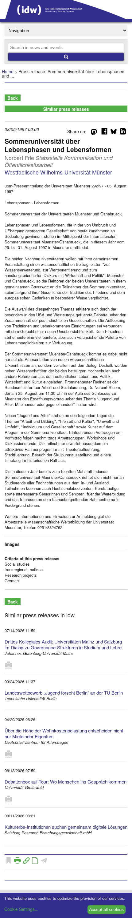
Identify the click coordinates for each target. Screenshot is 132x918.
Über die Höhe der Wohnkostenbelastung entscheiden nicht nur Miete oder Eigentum (64, 733)
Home (8, 71)
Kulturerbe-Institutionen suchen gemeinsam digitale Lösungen (66, 827)
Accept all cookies (106, 909)
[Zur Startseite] (66, 17)
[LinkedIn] (123, 133)
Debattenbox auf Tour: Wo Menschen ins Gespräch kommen (65, 781)
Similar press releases (66, 109)
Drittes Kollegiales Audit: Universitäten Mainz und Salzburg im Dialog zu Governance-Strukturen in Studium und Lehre (63, 644)
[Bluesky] (114, 133)
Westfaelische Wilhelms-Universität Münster (58, 172)
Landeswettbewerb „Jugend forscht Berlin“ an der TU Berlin (64, 692)
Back (12, 98)
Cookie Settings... (21, 909)
